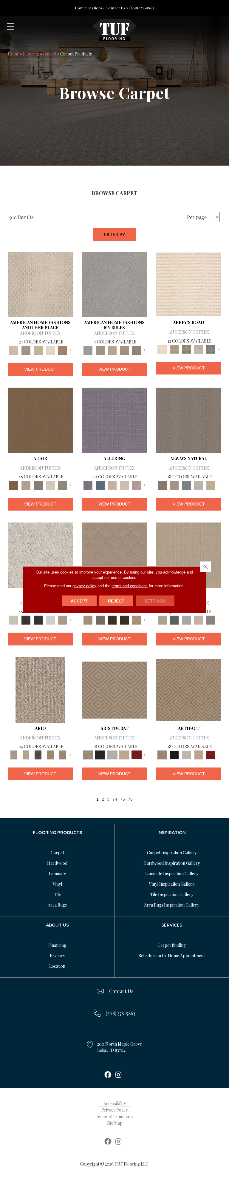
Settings (155, 600)
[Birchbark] (124, 484)
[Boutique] (210, 484)
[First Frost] (50, 619)
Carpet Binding (171, 945)
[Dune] (124, 349)
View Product (40, 369)
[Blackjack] (100, 754)
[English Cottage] (62, 484)
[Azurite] (100, 484)
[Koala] (136, 349)
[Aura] (188, 283)
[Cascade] (112, 754)
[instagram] (118, 1075)
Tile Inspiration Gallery (171, 894)
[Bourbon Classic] (40, 419)
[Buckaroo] (62, 349)
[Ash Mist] (114, 283)
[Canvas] (40, 554)
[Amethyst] (114, 419)
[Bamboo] (174, 348)
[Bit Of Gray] (100, 349)
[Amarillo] (114, 554)
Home (13, 54)
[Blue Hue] (174, 619)
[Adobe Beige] (40, 689)
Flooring (31, 54)
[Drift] (198, 619)
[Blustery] (198, 484)
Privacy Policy (114, 1110)
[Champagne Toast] (26, 484)
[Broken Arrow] (62, 754)
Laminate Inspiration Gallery (171, 873)
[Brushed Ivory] (50, 349)
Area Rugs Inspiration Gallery (171, 905)
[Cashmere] (124, 754)
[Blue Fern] (186, 484)
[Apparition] (38, 754)
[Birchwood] (114, 689)
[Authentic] (188, 554)
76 (130, 799)
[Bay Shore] (50, 754)
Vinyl (57, 884)
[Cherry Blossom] (136, 754)
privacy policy (84, 585)
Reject (116, 600)
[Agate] (40, 283)
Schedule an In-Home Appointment (172, 955)
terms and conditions (130, 585)
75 (122, 799)
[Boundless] (186, 348)
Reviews (57, 955)
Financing (57, 945)
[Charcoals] (26, 619)
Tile (57, 894)
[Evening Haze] (210, 619)
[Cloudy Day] (186, 619)
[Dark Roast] (38, 619)
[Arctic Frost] (100, 619)
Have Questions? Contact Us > (102, 7)
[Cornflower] (112, 349)
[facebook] (107, 1075)
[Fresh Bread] (62, 619)
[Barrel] (188, 419)
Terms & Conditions (114, 1116)
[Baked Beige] (38, 349)
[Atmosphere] (26, 349)
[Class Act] (38, 484)
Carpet (49, 54)
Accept (79, 600)
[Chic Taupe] (198, 348)
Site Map (114, 1123)
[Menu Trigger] (10, 26)
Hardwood (57, 863)
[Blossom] (136, 484)
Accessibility (114, 1103)
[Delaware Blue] (210, 348)
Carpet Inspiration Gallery (171, 853)
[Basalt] (112, 484)
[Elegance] (50, 484)
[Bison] (112, 619)
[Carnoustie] (136, 619)
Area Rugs (57, 905)
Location (57, 966)
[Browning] (124, 619)
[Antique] (26, 754)
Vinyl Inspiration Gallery (171, 884)
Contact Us (121, 991)
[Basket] (174, 484)
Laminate (57, 873)
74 (114, 799)
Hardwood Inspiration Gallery (171, 863)
